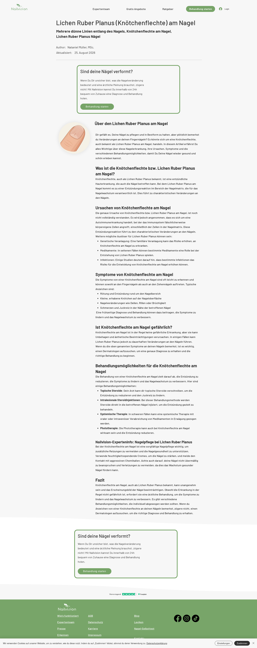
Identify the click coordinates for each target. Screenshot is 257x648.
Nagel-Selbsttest (144, 628)
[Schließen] (253, 643)
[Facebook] (177, 618)
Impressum (94, 635)
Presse (61, 628)
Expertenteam (65, 622)
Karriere (93, 628)
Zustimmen (242, 643)
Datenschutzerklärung (156, 643)
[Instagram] (186, 618)
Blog (136, 615)
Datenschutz (95, 622)
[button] (136, 8)
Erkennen (63, 635)
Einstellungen (223, 643)
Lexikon (138, 622)
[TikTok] (195, 618)
